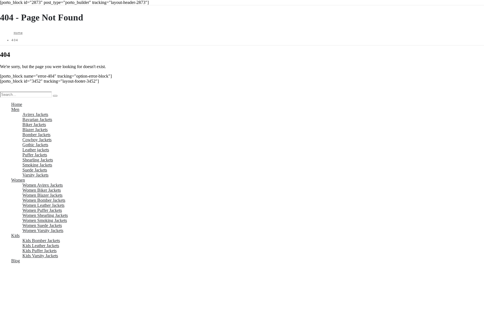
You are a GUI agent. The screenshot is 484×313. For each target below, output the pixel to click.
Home (16, 104)
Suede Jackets (34, 170)
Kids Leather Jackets (40, 245)
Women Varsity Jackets (42, 230)
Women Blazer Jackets (42, 195)
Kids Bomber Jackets (41, 240)
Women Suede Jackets (42, 225)
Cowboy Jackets (37, 139)
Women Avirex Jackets (42, 185)
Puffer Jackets (34, 154)
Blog (15, 260)
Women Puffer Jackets (42, 210)
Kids (15, 235)
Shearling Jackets (37, 159)
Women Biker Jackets (41, 190)
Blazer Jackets (35, 129)
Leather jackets (35, 149)
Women (18, 180)
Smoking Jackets (37, 165)
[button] (3, 89)
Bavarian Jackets (37, 119)
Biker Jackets (34, 124)
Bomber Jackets (36, 134)
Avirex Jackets (35, 114)
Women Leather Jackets (43, 205)
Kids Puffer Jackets (39, 250)
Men (15, 109)
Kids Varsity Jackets (40, 255)
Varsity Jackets (35, 175)
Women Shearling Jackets (45, 215)
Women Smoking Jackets (44, 220)
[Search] (55, 96)
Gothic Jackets (35, 144)
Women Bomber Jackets (43, 200)
